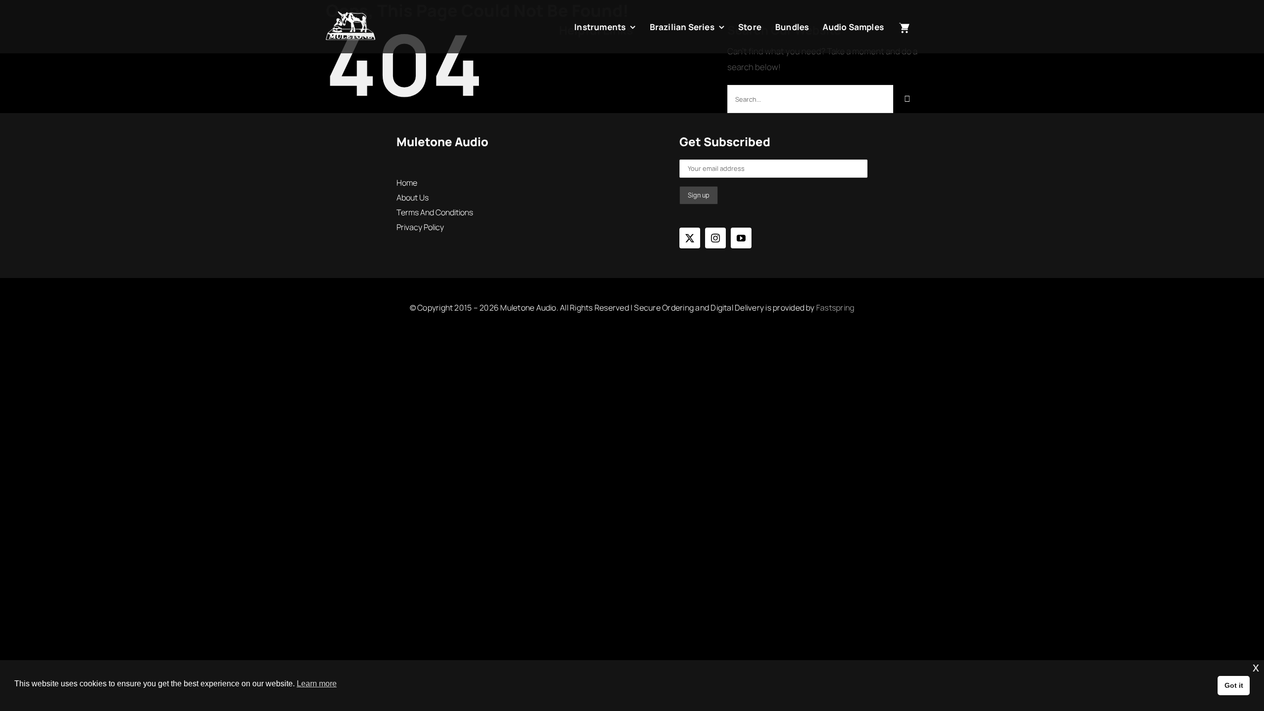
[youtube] (741, 238)
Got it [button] (1233, 685)
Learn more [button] (317, 683)
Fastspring (835, 307)
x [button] (1256, 667)
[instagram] (715, 238)
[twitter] (689, 238)
